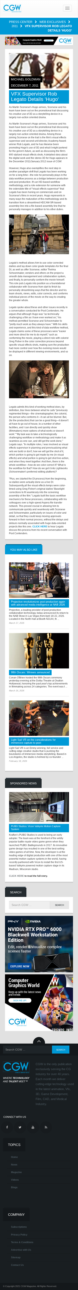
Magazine (16, 1172)
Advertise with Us (21, 1249)
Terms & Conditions (22, 1242)
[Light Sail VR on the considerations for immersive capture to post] (39, 718)
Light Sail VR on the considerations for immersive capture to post (33, 741)
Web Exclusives (53, 22)
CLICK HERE (39, 526)
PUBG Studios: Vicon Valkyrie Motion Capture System (36, 828)
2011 (15, 26)
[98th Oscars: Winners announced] (39, 650)
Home (14, 1157)
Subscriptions (19, 1227)
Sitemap (15, 1257)
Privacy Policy (19, 1234)
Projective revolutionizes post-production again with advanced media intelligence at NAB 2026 (38, 603)
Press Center (21, 22)
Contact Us (17, 1265)
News (14, 1164)
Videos (15, 1179)
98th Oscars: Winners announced (30, 672)
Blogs (14, 1187)
